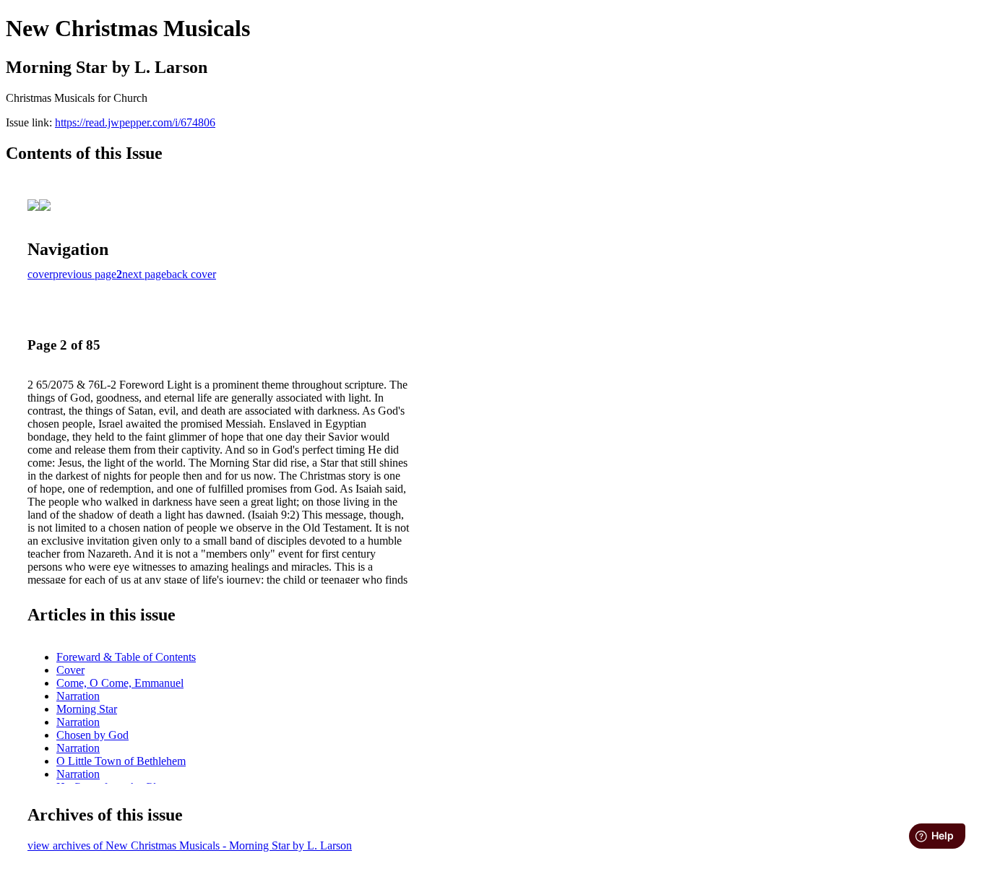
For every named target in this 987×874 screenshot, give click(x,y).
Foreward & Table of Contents (126, 657)
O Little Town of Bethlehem (121, 761)
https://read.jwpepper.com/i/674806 (135, 122)
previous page (84, 274)
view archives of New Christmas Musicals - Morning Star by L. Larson (189, 845)
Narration (78, 696)
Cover (70, 670)
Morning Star (86, 709)
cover (40, 274)
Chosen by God (92, 735)
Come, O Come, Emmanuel (120, 683)
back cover (191, 274)
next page (144, 274)
